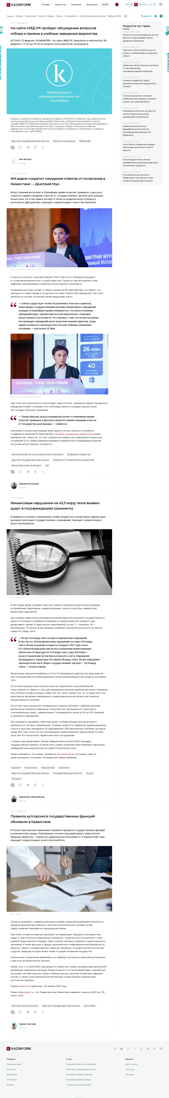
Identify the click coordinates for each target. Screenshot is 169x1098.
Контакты (130, 1069)
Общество (85, 141)
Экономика (12, 1079)
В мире (10, 1085)
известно (29, 992)
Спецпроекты (71, 16)
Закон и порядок (46, 16)
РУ (136, 4)
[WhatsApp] (20, 147)
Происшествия (14, 1064)
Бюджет (16, 767)
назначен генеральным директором (74, 434)
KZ (127, 4)
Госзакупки (31, 767)
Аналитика (92, 5)
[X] (43, 147)
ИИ (47, 465)
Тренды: (10, 16)
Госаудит (17, 779)
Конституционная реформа (93, 16)
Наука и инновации (64, 141)
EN (140, 4)
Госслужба (89, 1006)
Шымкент (64, 767)
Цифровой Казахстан (79, 454)
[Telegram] (28, 147)
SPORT (105, 4)
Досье (60, 16)
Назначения (30, 16)
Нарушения (48, 767)
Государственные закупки (67, 773)
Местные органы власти (25, 1006)
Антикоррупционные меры (78, 1079)
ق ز (150, 4)
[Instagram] (13, 147)
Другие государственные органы (30, 141)
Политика (11, 1069)
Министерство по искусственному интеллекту (37, 454)
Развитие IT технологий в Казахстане (73, 460)
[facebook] (134, 1048)
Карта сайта (131, 1064)
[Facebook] (35, 147)
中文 (145, 4)
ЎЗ (154, 4)
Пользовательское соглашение (81, 1064)
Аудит (89, 773)
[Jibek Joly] (147, 16)
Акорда (19, 16)
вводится (24, 986)
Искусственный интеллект (26, 465)
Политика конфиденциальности (81, 1069)
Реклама (129, 1074)
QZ (131, 4)
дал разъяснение (66, 754)
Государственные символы (79, 1074)
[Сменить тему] (118, 4)
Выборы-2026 (114, 16)
